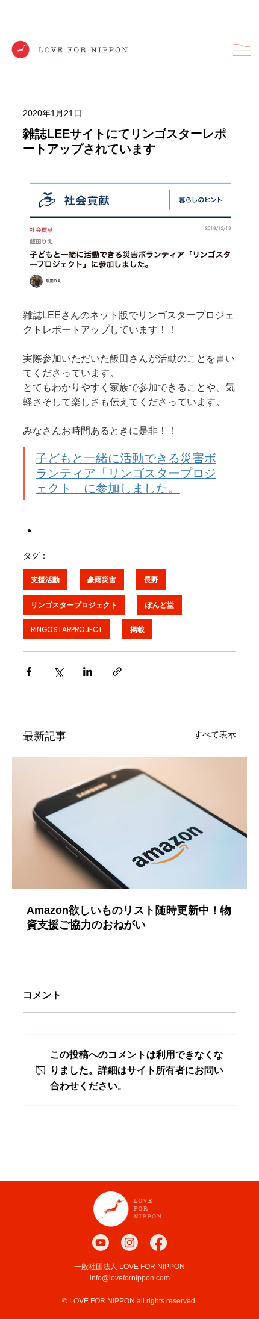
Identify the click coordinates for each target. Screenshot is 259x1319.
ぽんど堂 (159, 605)
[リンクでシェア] (117, 671)
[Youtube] (100, 1242)
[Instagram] (129, 1242)
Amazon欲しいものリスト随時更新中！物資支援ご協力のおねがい (129, 917)
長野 (151, 579)
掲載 (137, 629)
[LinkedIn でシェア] (87, 671)
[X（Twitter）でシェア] (58, 671)
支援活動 (45, 579)
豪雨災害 (101, 579)
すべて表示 (215, 734)
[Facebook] (158, 1242)
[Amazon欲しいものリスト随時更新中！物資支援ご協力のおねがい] (129, 823)
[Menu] (242, 50)
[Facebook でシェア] (28, 671)
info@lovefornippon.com (130, 1278)
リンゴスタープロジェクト (74, 605)
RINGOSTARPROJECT (66, 629)
